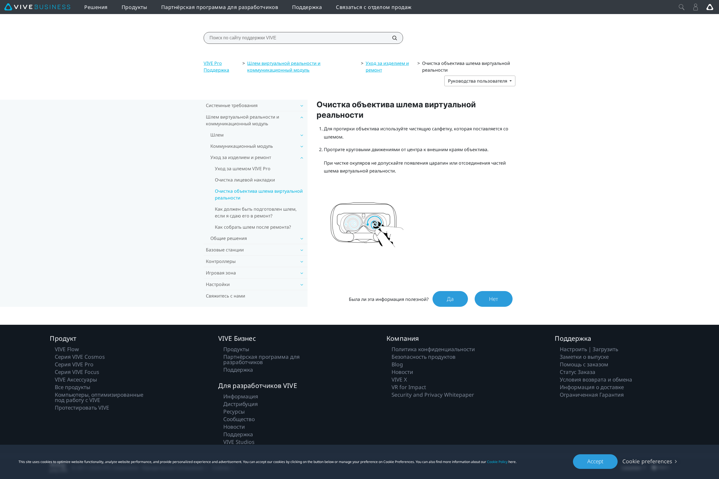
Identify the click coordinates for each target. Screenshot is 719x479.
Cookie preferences (647, 461)
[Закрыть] (682, 7)
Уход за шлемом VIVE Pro (242, 168)
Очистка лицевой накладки (245, 180)
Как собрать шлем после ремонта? (253, 227)
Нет (493, 299)
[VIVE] (37, 7)
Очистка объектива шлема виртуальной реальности (259, 194)
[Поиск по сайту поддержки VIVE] (391, 38)
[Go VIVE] (710, 7)
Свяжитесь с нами (225, 296)
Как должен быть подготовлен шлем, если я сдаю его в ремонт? (256, 212)
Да (450, 299)
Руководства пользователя (478, 81)
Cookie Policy (497, 461)
